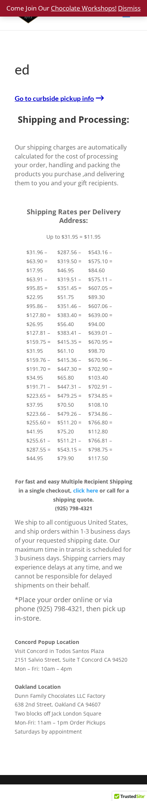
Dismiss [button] (129, 8)
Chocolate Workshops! (83, 8)
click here (85, 490)
